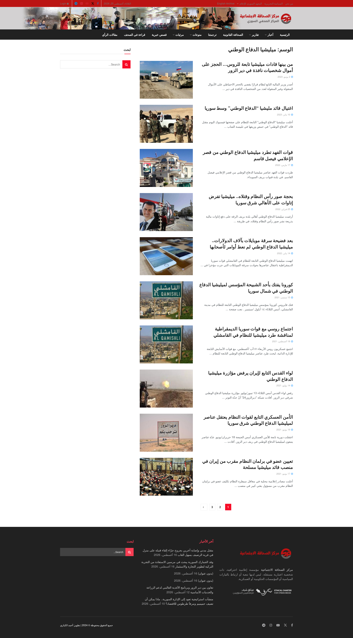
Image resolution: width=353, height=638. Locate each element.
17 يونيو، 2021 (283, 473)
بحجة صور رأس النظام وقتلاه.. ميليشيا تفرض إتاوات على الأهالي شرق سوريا (251, 199)
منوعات (197, 34)
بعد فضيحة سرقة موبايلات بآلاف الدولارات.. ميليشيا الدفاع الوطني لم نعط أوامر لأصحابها (251, 243)
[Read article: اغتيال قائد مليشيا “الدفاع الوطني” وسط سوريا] (166, 124)
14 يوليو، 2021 (283, 385)
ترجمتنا (212, 34)
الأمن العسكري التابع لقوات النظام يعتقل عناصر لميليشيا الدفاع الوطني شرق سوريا (248, 419)
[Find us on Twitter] (92, 3)
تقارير (255, 34)
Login (63, 3)
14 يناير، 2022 (284, 253)
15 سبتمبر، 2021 (283, 297)
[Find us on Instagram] (81, 3)
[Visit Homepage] (266, 18)
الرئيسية (285, 34)
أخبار (270, 34)
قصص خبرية (159, 34)
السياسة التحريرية (273, 3)
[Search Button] (61, 34)
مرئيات (179, 34)
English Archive (226, 3)
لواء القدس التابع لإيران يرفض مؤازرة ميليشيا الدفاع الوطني (250, 375)
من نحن (289, 3)
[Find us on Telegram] (76, 3)
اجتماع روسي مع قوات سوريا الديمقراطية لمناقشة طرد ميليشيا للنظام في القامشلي (253, 331)
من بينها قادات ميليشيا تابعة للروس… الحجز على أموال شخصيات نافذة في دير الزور (247, 67)
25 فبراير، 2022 (283, 209)
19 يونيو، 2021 (283, 429)
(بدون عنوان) (205, 573)
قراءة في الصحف (134, 34)
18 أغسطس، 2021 (281, 341)
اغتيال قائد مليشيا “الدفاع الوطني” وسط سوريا (249, 108)
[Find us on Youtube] (87, 3)
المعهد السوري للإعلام (251, 3)
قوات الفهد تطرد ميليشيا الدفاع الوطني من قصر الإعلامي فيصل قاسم (248, 155)
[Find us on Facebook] (98, 3)
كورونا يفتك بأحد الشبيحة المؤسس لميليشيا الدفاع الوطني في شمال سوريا (246, 287)
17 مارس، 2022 (283, 164)
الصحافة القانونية (233, 34)
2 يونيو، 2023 (284, 76)
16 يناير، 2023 (284, 114)
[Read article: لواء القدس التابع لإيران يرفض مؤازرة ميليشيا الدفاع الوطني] (166, 389)
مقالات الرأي (109, 34)
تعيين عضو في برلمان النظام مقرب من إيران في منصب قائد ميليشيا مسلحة (247, 464)
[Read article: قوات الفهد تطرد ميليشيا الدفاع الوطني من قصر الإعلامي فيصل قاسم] (166, 168)
